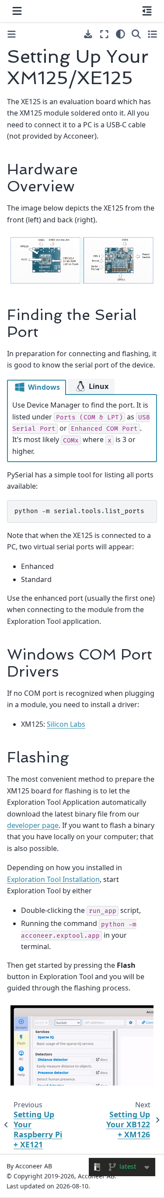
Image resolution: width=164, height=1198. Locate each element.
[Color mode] (120, 34)
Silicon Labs (66, 724)
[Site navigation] (17, 10)
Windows (43, 387)
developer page (33, 825)
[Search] (136, 34)
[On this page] (147, 10)
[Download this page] (88, 34)
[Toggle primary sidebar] (11, 34)
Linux (97, 386)
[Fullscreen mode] (104, 34)
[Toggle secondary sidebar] (152, 34)
